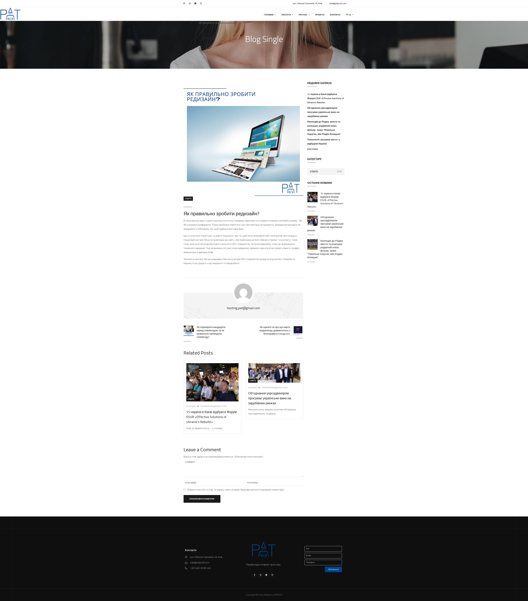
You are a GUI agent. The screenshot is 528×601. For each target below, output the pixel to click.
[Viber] (201, 3)
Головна (269, 14)
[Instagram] (189, 3)
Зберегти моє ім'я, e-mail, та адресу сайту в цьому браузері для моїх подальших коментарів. (235, 489)
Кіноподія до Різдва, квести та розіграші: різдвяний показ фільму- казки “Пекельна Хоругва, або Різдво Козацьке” (325, 249)
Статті (188, 198)
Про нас (303, 14)
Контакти (335, 14)
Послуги (286, 14)
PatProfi (185, 23)
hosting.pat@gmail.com (213, 406)
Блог (194, 23)
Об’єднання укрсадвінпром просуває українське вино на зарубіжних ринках (269, 398)
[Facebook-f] (184, 3)
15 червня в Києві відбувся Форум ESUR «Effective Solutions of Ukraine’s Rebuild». (211, 416)
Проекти (319, 14)
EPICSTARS (312, 149)
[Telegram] (195, 3)
